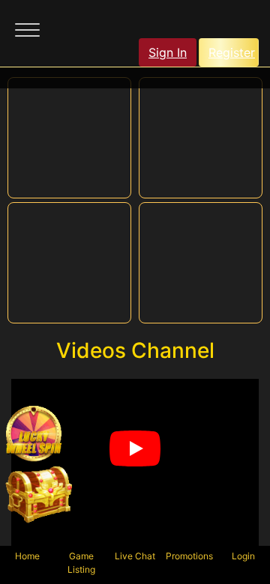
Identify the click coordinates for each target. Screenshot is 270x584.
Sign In (167, 52)
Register (231, 52)
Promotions (189, 556)
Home (27, 556)
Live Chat (135, 556)
